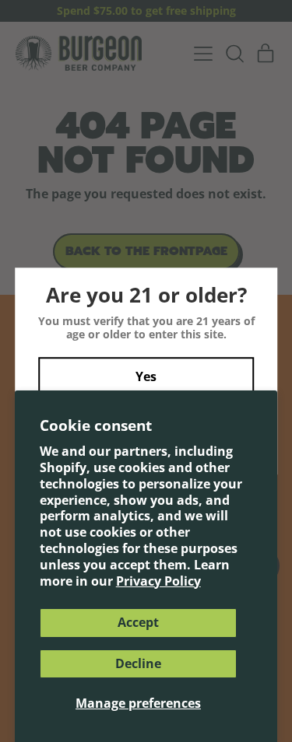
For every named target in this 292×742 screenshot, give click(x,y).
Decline (138, 663)
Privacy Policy (158, 581)
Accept (138, 622)
